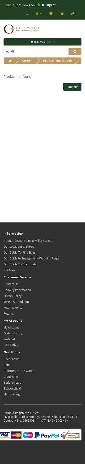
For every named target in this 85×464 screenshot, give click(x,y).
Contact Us (11, 284)
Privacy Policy (12, 296)
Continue (72, 87)
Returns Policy (13, 308)
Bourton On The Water (19, 371)
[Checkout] (73, 13)
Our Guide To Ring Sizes (19, 252)
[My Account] (39, 13)
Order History (13, 333)
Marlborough (12, 394)
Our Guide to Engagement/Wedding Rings (31, 258)
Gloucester (11, 377)
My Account (11, 327)
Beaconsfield (12, 388)
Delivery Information (17, 290)
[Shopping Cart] (62, 13)
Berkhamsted (12, 383)
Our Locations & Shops (19, 247)
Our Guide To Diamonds (20, 264)
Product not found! (57, 60)
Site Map (9, 270)
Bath (7, 365)
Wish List (9, 339)
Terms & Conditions (17, 302)
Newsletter (11, 345)
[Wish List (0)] (51, 13)
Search (27, 60)
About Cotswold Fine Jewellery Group (28, 241)
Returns (9, 314)
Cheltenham (12, 359)
